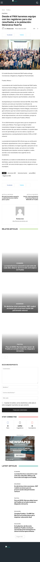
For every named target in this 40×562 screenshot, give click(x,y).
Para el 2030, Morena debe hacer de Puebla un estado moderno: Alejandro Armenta (20, 349)
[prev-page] (3, 357)
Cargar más (19, 536)
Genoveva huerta (22, 173)
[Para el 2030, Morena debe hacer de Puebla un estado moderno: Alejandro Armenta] (20, 333)
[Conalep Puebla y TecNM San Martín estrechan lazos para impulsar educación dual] (7, 514)
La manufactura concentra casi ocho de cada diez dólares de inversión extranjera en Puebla (20, 268)
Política (8, 10)
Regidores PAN (7, 175)
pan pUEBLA (32, 173)
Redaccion (10, 28)
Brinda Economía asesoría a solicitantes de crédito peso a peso (10, 198)
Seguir (20, 421)
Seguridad (19, 303)
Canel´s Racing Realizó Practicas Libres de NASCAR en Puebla (30, 198)
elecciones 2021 (12, 173)
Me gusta (8, 421)
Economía (20, 263)
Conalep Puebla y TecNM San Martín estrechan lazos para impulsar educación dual (24, 515)
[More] (28, 35)
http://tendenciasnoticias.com (20, 221)
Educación (17, 511)
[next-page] (6, 357)
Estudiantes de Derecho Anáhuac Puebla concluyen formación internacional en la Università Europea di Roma (24, 528)
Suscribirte (32, 421)
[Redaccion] (3, 28)
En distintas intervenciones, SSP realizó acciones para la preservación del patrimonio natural (20, 308)
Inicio (3, 10)
